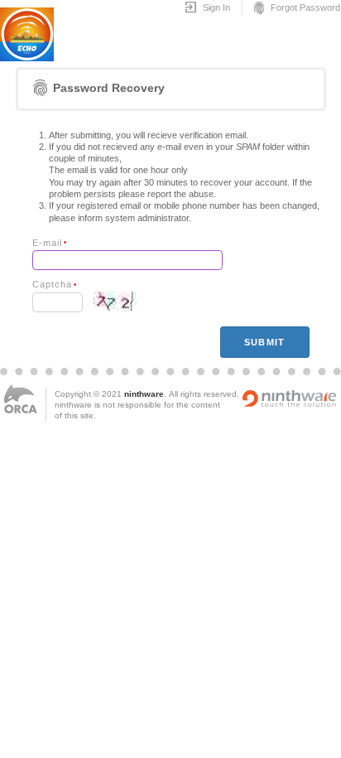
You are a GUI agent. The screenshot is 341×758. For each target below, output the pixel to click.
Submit (264, 342)
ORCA (20, 398)
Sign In (207, 8)
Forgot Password (296, 8)
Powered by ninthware (290, 398)
